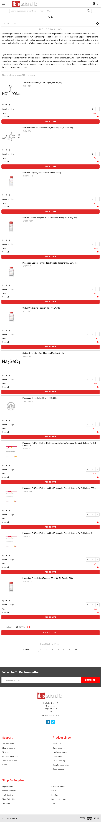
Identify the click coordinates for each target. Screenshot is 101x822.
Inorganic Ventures (58, 799)
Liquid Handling (59, 760)
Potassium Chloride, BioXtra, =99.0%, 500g (39, 398)
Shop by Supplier (9, 748)
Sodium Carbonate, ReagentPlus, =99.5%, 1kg (41, 308)
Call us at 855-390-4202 (50, 715)
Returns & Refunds (9, 760)
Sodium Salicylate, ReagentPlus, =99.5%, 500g (41, 173)
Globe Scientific (8, 799)
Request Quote (8, 744)
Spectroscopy (58, 769)
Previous (26, 649)
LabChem (55, 795)
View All (54, 803)
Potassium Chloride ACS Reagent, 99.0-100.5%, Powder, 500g (47, 578)
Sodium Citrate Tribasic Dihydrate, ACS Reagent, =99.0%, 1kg (47, 128)
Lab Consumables (60, 752)
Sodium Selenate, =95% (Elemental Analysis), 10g (43, 353)
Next (77, 649)
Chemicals (57, 744)
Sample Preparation (61, 765)
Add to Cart (50, 121)
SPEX (53, 791)
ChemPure (6, 803)
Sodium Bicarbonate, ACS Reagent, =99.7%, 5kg (42, 83)
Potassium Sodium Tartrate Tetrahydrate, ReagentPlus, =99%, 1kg (49, 263)
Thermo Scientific (9, 791)
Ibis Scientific (7, 795)
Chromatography (59, 748)
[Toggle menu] (3, 3)
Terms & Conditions (10, 756)
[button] (97, 23)
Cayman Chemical (58, 786)
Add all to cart (51, 633)
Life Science (57, 756)
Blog (5, 764)
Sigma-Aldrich (8, 786)
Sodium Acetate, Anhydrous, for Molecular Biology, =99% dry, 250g (49, 218)
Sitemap (5, 752)
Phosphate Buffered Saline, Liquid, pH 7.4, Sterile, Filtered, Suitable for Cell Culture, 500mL (59, 488)
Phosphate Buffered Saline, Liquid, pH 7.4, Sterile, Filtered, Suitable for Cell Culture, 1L (57, 533)
